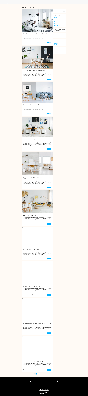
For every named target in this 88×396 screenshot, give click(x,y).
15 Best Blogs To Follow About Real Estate (33, 286)
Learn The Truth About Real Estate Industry (34, 70)
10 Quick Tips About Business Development (34, 104)
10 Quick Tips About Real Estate (31, 249)
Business (30, 42)
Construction (30, 223)
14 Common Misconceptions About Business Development (59, 23)
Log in (55, 49)
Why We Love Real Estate (29, 215)
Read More (49, 42)
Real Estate (30, 113)
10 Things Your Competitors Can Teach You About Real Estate (59, 25)
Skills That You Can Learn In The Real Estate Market (36, 34)
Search (64, 11)
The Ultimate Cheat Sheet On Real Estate (33, 361)
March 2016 (55, 35)
